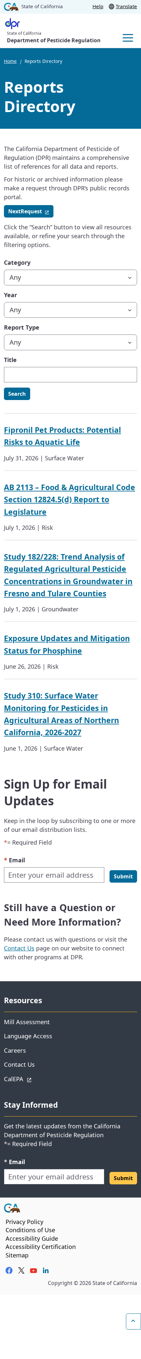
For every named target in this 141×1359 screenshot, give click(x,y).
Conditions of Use (30, 1230)
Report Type (21, 327)
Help (97, 6)
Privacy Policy (24, 1222)
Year (10, 295)
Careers (15, 1050)
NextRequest (30, 211)
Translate (126, 6)
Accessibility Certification (41, 1247)
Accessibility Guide (32, 1238)
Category (17, 262)
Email (14, 860)
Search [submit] (17, 393)
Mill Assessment (27, 1022)
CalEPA (37, 1078)
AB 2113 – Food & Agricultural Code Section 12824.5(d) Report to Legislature (69, 499)
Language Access (28, 1036)
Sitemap (17, 1255)
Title (10, 360)
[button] (123, 876)
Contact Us (19, 948)
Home (10, 61)
